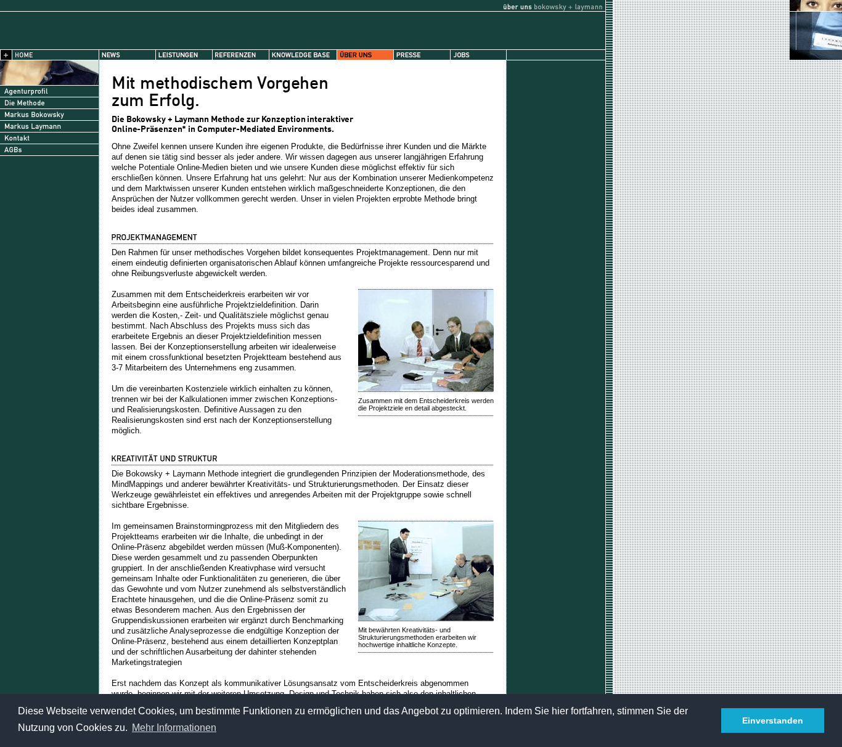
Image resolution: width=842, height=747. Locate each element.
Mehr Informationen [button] (174, 727)
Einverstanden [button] (772, 720)
